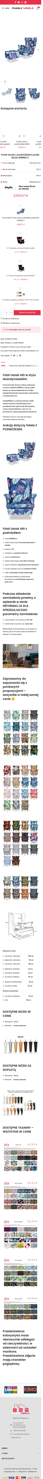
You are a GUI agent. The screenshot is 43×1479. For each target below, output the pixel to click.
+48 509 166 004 (19, 1431)
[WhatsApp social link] (22, 2)
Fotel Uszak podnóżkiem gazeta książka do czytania (10, 144)
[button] (3, 49)
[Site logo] (23, 8)
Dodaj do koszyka (27, 313)
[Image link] (21, 1409)
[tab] (3, 365)
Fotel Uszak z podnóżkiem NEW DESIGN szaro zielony (31, 144)
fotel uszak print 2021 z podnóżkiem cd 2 (23, 351)
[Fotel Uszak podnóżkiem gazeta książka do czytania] (10, 126)
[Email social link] (18, 2)
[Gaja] (10, 1390)
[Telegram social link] (25, 2)
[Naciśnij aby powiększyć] (5, 81)
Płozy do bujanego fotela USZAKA (22, 275)
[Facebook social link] (15, 2)
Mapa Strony (16, 1437)
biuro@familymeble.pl (21, 1434)
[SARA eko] (30, 1390)
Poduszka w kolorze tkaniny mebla (22, 248)
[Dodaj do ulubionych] (12, 136)
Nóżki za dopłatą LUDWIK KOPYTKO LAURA (22, 300)
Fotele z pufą (14, 347)
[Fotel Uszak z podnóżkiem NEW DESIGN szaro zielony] (31, 126)
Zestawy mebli (25, 347)
